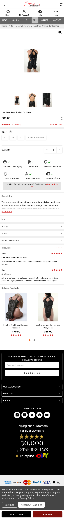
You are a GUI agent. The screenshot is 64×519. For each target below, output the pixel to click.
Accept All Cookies (31, 505)
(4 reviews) (16, 125)
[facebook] (24, 415)
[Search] (3, 4)
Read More (7, 211)
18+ (35, 20)
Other (44, 20)
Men (26, 20)
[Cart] (60, 4)
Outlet (57, 20)
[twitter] (32, 415)
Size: (6, 132)
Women (15, 20)
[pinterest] (39, 415)
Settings (9, 505)
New (4, 20)
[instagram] (17, 415)
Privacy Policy (26, 498)
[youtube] (47, 415)
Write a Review (56, 125)
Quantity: (6, 150)
